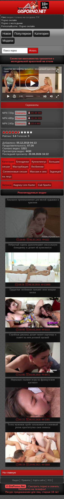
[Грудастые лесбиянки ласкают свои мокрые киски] (32, 312)
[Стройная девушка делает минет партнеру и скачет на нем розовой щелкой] (32, 357)
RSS (50, 480)
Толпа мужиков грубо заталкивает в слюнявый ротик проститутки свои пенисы (33, 426)
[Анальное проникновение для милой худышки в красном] (32, 222)
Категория (41, 33)
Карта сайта (39, 480)
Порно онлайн (9, 20)
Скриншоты (32, 105)
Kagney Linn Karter (24, 185)
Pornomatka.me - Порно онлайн (18, 26)
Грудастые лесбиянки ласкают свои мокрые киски (33, 291)
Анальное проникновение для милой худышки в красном (33, 201)
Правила (26, 480)
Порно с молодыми (12, 23)
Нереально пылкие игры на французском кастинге (33, 381)
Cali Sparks (44, 185)
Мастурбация (20, 166)
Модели (7, 40)
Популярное (22, 33)
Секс (3, 17)
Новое (6, 33)
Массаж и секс (38, 171)
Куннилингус (39, 161)
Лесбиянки (37, 166)
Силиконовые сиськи (15, 171)
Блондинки (22, 161)
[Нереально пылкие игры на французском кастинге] (32, 402)
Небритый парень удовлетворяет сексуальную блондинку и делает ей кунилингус (32, 246)
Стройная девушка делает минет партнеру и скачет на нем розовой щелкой (32, 336)
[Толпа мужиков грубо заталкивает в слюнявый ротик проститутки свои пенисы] (32, 447)
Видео (15, 480)
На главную (9, 472)
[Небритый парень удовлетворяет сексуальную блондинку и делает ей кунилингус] (32, 267)
